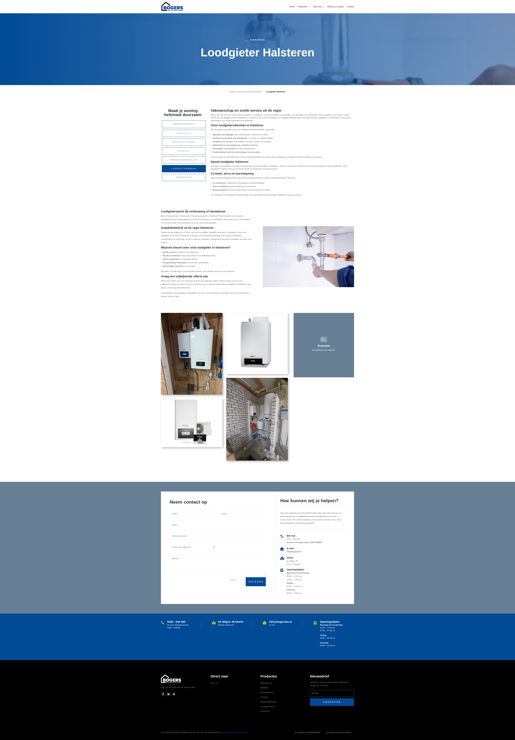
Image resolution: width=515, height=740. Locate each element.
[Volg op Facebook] (163, 694)
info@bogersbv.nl (294, 552)
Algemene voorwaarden (307, 732)
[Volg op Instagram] (174, 694)
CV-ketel (184, 151)
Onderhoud (184, 177)
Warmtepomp (266, 683)
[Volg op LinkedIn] (168, 694)
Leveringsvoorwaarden (338, 732)
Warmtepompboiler (183, 160)
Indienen (256, 582)
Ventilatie (183, 133)
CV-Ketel (264, 697)
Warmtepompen (183, 124)
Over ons (214, 683)
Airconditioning (183, 142)
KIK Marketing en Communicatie (234, 732)
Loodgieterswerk (183, 168)
